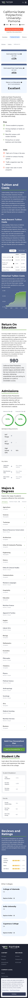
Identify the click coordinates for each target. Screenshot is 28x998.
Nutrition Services (9, 719)
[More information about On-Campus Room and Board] (12, 260)
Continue (14, 994)
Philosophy (6, 658)
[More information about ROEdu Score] (21, 82)
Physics (5, 673)
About (3, 973)
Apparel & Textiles (9, 613)
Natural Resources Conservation (13, 530)
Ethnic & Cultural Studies (11, 568)
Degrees (3, 959)
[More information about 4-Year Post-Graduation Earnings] (23, 68)
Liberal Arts (7, 628)
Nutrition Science (8, 605)
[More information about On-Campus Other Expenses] (12, 267)
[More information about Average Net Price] (21, 54)
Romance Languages (9, 583)
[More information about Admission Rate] (11, 411)
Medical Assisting (8, 711)
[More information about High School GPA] (11, 450)
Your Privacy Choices (15, 990)
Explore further (7, 898)
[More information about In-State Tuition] (12, 257)
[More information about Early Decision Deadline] (11, 472)
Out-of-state (22, 250)
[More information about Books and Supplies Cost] (13, 263)
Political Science (8, 681)
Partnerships (4, 976)
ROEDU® (18, 962)
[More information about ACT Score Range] (11, 442)
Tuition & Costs (14, 37)
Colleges (3, 44)
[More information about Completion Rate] (24, 411)
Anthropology (7, 688)
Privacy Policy (5, 990)
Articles (17, 956)
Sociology (6, 696)
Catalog (10, 44)
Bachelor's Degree (14, 501)
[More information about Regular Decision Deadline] (11, 466)
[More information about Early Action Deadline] (11, 477)
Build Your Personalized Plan (13, 29)
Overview (4, 37)
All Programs (5, 501)
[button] (21, 54)
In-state (13, 250)
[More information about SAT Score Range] (11, 435)
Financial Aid (18, 959)
